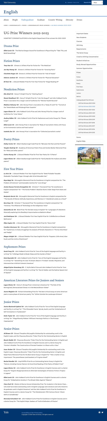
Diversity (69, 20)
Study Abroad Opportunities (86, 64)
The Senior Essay (82, 53)
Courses (79, 41)
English (11, 12)
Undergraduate (27, 20)
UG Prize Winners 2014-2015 (86, 132)
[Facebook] (99, 412)
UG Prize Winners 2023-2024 (86, 103)
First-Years (79, 86)
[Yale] (6, 412)
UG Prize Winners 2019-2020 (86, 116)
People (15, 20)
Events (79, 20)
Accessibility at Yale (28, 412)
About (6, 20)
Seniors (78, 96)
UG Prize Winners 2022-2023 (86, 106)
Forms (78, 137)
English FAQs (80, 141)
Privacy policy (38, 412)
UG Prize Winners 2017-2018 (86, 122)
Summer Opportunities (84, 68)
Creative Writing (55, 20)
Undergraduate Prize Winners (39, 25)
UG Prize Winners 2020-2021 (86, 113)
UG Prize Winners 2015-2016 (86, 129)
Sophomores (80, 90)
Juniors (78, 93)
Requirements (81, 49)
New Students (81, 37)
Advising (79, 45)
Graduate (41, 20)
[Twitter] (102, 412)
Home (6, 25)
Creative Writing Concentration (87, 57)
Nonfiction (79, 80)
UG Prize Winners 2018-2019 (86, 119)
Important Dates (82, 33)
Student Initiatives (82, 60)
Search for (88, 2)
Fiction (78, 77)
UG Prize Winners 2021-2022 (86, 109)
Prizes (24, 25)
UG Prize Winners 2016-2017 (86, 126)
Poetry (78, 83)
